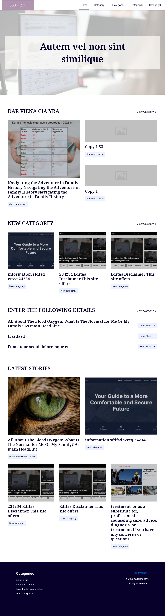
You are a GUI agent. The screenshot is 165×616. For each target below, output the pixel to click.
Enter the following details (51, 309)
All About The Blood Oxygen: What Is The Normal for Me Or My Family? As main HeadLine (69, 323)
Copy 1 (91, 191)
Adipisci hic (22, 580)
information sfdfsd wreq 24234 (26, 276)
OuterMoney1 (141, 572)
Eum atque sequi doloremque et (38, 346)
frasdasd (16, 336)
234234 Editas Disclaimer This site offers (78, 278)
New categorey (30, 223)
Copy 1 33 (94, 146)
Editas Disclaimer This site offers (133, 276)
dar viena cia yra (33, 111)
